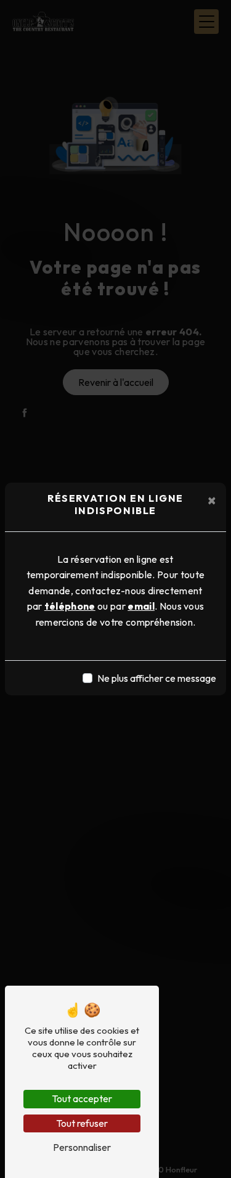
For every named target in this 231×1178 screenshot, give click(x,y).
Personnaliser (82, 1147)
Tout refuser (82, 1123)
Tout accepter (82, 1098)
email (141, 606)
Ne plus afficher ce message (156, 678)
